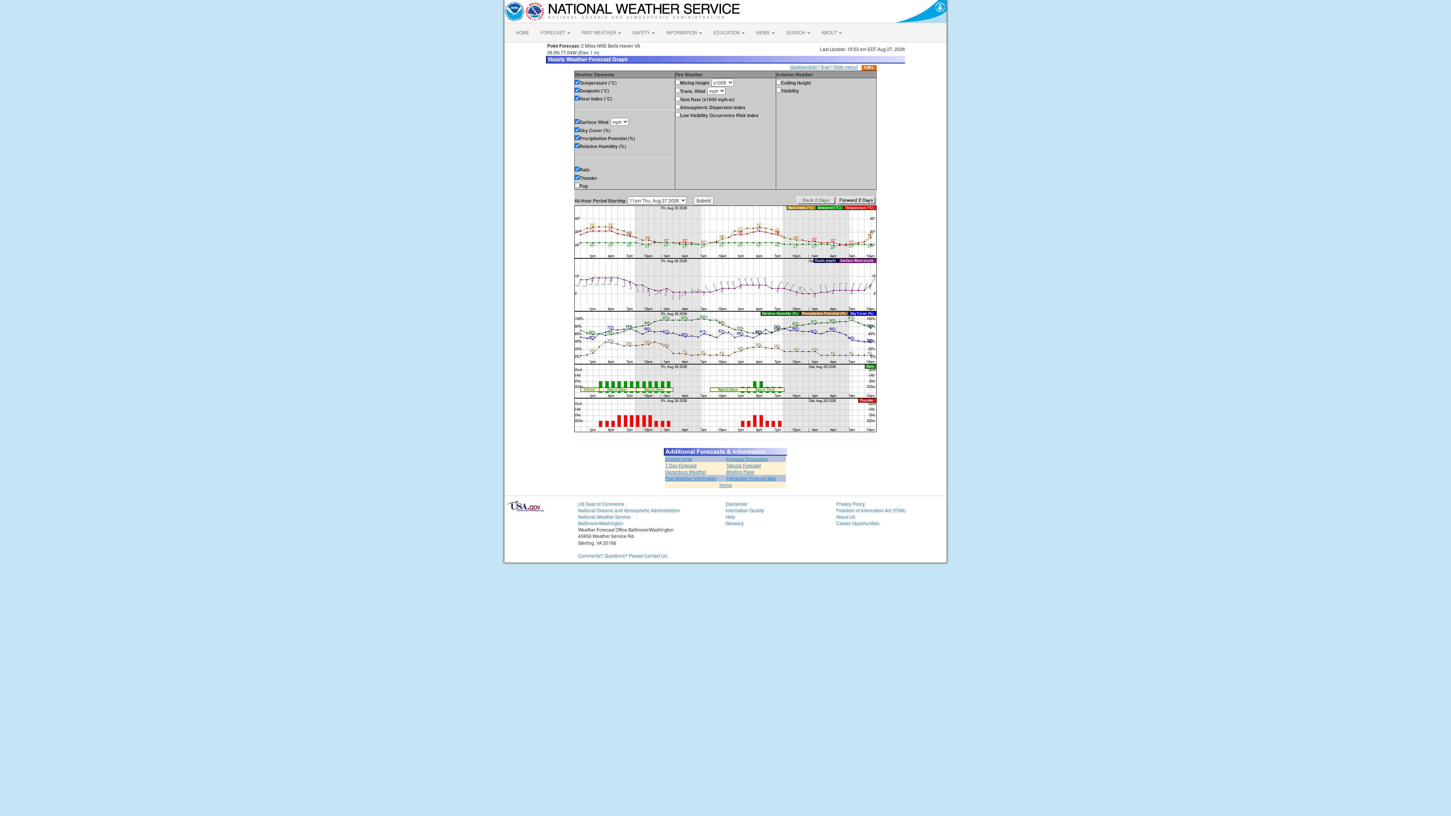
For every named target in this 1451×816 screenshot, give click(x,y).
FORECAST (553, 32)
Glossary (735, 523)
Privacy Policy (850, 504)
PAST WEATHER (599, 32)
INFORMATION (682, 32)
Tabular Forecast (743, 465)
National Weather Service (604, 516)
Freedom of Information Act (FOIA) (871, 510)
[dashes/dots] (803, 66)
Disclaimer (736, 504)
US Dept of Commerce (601, 504)
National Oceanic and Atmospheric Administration (629, 510)
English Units (678, 459)
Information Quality (745, 510)
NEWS (763, 32)
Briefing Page (740, 471)
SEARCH (796, 32)
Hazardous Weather (685, 471)
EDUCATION (727, 32)
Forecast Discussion (747, 459)
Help (730, 516)
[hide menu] (846, 66)
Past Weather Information (691, 478)
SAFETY (642, 32)
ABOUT (829, 32)
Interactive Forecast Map (751, 478)
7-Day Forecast (680, 465)
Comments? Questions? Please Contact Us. (623, 555)
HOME (522, 32)
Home (725, 485)
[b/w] (825, 66)
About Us (845, 516)
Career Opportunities (857, 523)
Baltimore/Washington (600, 523)
